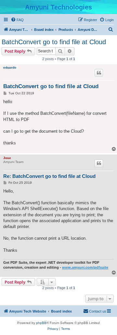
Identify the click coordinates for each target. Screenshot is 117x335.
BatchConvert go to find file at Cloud (54, 42)
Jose (7, 158)
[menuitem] (17, 20)
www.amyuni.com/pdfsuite (85, 267)
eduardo (9, 67)
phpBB (41, 323)
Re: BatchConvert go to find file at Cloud (49, 176)
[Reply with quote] (99, 73)
